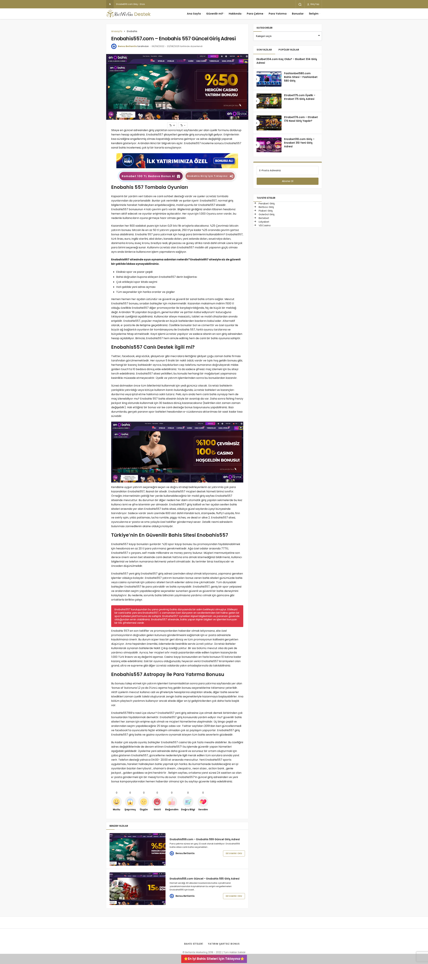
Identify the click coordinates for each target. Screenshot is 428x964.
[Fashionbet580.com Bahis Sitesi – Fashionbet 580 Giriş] (269, 79)
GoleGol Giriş (266, 214)
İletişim (313, 13)
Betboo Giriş (266, 207)
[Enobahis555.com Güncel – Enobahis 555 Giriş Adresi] (138, 888)
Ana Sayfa (194, 13)
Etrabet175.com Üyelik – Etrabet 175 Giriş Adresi (299, 97)
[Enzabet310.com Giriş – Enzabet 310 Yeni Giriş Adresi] (269, 144)
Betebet (263, 218)
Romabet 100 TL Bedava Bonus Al (148, 176)
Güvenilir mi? (214, 13)
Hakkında (235, 13)
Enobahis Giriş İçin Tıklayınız (207, 176)
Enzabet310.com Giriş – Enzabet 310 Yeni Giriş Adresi (142, 4)
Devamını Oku (234, 853)
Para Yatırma (278, 13)
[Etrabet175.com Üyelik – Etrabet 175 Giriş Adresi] (269, 101)
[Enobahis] (177, 160)
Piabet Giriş (265, 210)
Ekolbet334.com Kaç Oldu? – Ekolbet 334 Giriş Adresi (286, 61)
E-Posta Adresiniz (270, 170)
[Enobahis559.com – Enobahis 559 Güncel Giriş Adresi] (138, 849)
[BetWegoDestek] (128, 14)
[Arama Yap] (300, 4)
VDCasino (264, 225)
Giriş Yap (314, 4)
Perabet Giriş (266, 203)
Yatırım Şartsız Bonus (224, 943)
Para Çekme (255, 13)
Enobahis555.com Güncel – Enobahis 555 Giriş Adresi (204, 878)
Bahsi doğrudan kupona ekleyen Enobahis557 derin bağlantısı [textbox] (156, 277)
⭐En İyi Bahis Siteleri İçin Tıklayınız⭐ (214, 958)
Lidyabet (263, 221)
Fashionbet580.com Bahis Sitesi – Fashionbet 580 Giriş (300, 77)
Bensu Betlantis (127, 46)
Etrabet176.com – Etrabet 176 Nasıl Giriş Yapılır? (301, 119)
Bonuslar (298, 13)
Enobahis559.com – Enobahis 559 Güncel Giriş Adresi (205, 839)
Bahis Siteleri (193, 943)
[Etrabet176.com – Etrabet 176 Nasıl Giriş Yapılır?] (269, 122)
